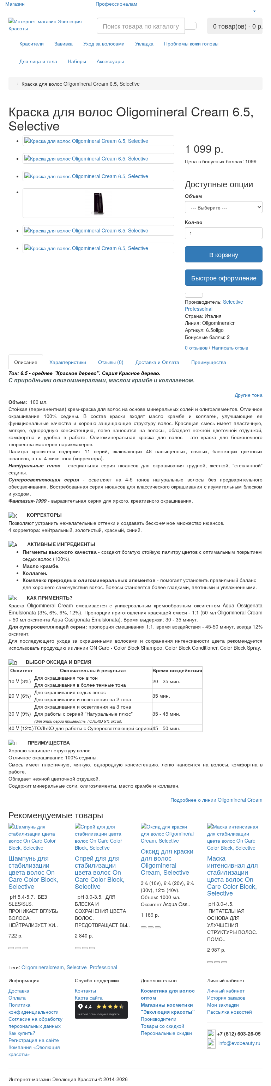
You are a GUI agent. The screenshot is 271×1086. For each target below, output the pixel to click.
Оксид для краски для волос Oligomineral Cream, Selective (167, 861)
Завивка (63, 43)
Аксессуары (110, 61)
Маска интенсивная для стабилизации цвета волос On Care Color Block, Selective (232, 875)
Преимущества (208, 361)
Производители (158, 1018)
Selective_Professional (92, 967)
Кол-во (194, 221)
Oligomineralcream (43, 967)
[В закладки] (189, 295)
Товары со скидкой (162, 1025)
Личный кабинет (226, 990)
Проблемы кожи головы (191, 43)
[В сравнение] (198, 295)
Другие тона (249, 394)
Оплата (17, 997)
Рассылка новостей (229, 1011)
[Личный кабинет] (254, 10)
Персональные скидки (166, 1032)
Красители (31, 43)
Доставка (18, 990)
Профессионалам (116, 3)
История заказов (226, 997)
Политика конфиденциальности (33, 1008)
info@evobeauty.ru (239, 1042)
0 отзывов (196, 347)
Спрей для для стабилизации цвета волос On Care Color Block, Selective (100, 871)
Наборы (77, 61)
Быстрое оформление (224, 277)
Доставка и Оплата (157, 361)
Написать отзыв (230, 347)
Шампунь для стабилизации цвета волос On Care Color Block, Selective (33, 871)
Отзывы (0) (111, 361)
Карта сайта (89, 997)
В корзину (223, 254)
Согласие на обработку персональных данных (35, 1022)
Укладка (144, 43)
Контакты (85, 990)
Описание (25, 361)
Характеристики (67, 361)
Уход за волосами (104, 43)
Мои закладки (223, 1004)
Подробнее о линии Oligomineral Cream (216, 799)
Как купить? (21, 1032)
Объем (193, 195)
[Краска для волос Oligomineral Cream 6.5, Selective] (98, 140)
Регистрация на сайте (33, 1039)
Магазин (15, 3)
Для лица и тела (38, 61)
